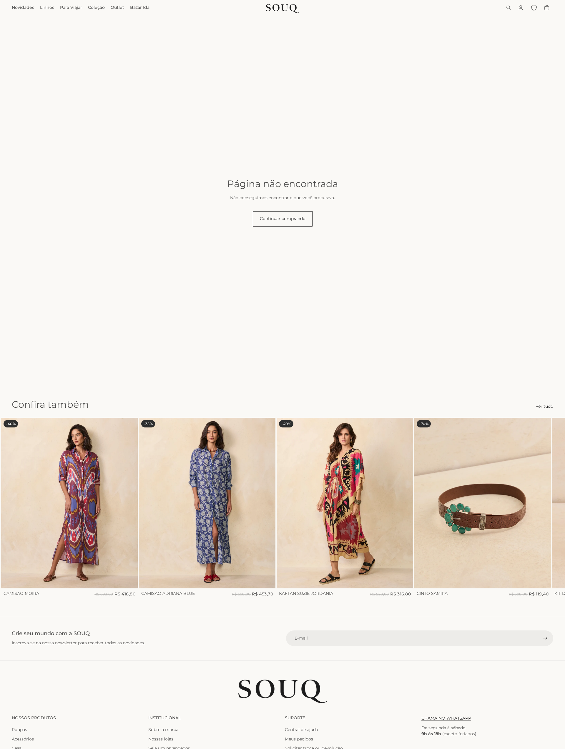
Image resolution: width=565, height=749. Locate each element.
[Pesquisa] (508, 7)
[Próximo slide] (546, 507)
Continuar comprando (282, 218)
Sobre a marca (163, 729)
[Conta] (520, 7)
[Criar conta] (545, 638)
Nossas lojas (160, 739)
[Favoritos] (533, 7)
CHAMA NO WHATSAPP (446, 718)
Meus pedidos (299, 739)
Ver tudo (544, 406)
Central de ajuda (301, 729)
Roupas (19, 729)
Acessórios (23, 739)
